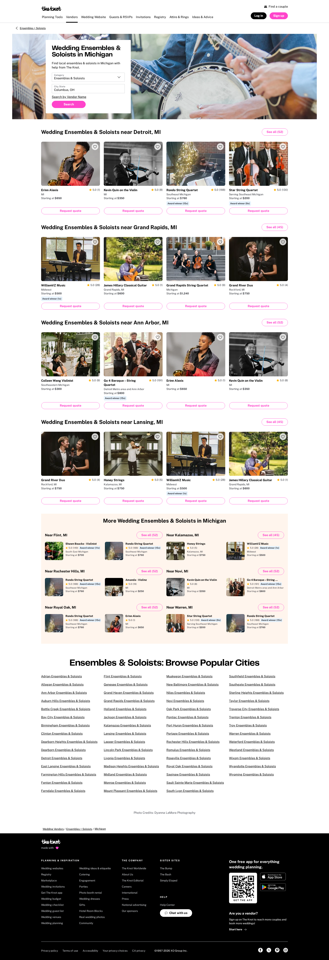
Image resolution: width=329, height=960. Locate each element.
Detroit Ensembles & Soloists (61, 758)
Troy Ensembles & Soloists (248, 725)
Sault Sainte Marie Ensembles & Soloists (195, 782)
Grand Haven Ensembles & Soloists (129, 693)
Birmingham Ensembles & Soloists (65, 725)
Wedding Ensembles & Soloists (101, 132)
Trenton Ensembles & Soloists (250, 717)
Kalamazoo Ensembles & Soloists (127, 725)
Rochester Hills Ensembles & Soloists (193, 742)
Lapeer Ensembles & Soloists (124, 742)
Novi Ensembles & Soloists (185, 701)
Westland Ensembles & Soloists (251, 750)
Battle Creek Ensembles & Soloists (65, 709)
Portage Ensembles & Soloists (187, 733)
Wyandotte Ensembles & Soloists (252, 766)
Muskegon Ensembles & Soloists (189, 676)
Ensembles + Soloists (33, 28)
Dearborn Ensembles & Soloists (63, 750)
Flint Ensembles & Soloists (123, 676)
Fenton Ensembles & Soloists (61, 782)
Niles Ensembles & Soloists (185, 693)
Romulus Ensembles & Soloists (188, 750)
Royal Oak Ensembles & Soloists (189, 766)
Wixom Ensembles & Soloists (249, 758)
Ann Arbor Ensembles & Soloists (64, 693)
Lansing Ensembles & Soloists (125, 733)
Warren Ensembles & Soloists (250, 733)
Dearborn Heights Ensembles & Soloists (69, 742)
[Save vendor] (95, 146)
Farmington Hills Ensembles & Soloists (68, 774)
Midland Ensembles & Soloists (125, 774)
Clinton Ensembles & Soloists (62, 733)
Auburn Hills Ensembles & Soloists (65, 701)
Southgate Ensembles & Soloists (252, 684)
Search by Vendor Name (69, 97)
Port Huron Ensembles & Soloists (189, 725)
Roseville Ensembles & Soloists (188, 758)
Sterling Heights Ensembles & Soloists (256, 693)
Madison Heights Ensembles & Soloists (131, 766)
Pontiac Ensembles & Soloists (187, 717)
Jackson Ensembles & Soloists (125, 717)
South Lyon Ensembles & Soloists (190, 791)
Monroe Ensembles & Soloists (125, 782)
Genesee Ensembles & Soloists (126, 684)
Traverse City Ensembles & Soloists (254, 709)
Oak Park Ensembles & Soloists (188, 709)
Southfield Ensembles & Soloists (252, 676)
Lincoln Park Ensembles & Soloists (128, 750)
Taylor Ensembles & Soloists (249, 701)
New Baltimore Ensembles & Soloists (192, 684)
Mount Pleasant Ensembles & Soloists (130, 791)
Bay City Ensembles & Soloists (63, 717)
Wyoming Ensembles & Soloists (251, 774)
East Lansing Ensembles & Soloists (66, 766)
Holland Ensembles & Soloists (125, 709)
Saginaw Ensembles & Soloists (188, 774)
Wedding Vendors (53, 828)
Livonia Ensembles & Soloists (124, 758)
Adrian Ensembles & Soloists (61, 676)
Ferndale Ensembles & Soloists (63, 791)
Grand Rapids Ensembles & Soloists (129, 701)
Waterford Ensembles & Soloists (252, 742)
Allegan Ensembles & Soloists (62, 684)
